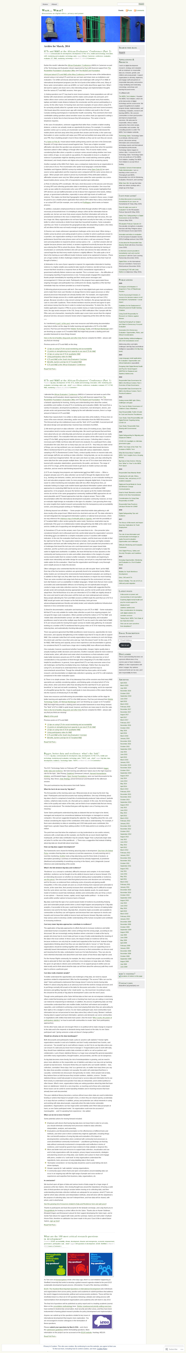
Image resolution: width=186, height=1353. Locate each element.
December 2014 (125, 765)
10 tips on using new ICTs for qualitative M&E (63, 354)
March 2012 (124, 850)
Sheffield (103, 1244)
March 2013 (124, 818)
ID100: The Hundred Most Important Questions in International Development (72, 1289)
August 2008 (124, 961)
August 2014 (124, 776)
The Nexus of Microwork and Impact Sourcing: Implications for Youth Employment (131, 525)
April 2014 (123, 786)
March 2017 (124, 720)
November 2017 (125, 712)
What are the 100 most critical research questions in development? (71, 1237)
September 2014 (125, 773)
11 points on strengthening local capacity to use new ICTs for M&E (71, 351)
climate (67, 1241)
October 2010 (124, 895)
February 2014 (125, 791)
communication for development (61, 53)
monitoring (61, 58)
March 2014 (124, 789)
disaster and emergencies (88, 1241)
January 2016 (124, 738)
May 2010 (123, 908)
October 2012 (124, 831)
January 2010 (124, 919)
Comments (140, 10)
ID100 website (86, 1332)
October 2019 (124, 693)
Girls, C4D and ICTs (125, 577)
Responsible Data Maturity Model (130, 472)
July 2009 (123, 935)
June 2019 (123, 699)
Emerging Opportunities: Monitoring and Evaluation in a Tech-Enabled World (130, 562)
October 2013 (124, 799)
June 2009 (123, 937)
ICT (52, 58)
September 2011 (125, 866)
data (79, 756)
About (54, 4)
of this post (51, 716)
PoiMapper (87, 202)
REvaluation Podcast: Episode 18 (130, 224)
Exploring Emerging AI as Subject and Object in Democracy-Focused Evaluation (130, 324)
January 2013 (124, 823)
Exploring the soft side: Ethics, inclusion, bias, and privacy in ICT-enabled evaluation (130, 478)
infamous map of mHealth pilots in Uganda (76, 519)
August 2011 (124, 868)
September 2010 (125, 898)
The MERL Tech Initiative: (127, 96)
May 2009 (123, 940)
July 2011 (123, 871)
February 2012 (125, 852)
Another (62, 856)
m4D (45, 56)
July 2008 (123, 964)
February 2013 (125, 821)
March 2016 (124, 736)
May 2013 (123, 813)
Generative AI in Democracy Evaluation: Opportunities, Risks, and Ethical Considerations (131, 332)
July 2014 (123, 778)
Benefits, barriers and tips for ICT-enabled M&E (64, 362)
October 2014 (124, 770)
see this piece (49, 879)
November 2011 (125, 860)
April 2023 (123, 683)
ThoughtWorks (49, 1211)
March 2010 (124, 913)
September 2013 (125, 802)
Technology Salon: (125, 135)
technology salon (71, 56)
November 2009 (125, 924)
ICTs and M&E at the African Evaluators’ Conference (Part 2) (77, 51)
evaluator (47, 58)
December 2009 (125, 922)
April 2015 (123, 757)
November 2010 (125, 892)
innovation (109, 53)
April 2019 (123, 701)
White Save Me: (124, 183)
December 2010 (125, 890)
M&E (55, 58)
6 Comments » (96, 760)
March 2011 (124, 882)
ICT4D (84, 53)
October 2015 (124, 746)
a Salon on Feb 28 (53, 142)
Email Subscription (129, 633)
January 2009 (124, 948)
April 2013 (123, 815)
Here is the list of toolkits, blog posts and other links (63, 338)
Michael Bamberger (101, 329)
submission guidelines (55, 1330)
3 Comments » (91, 58)
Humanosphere (61, 1280)
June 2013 (123, 810)
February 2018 (125, 706)
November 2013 (125, 797)
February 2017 (125, 722)
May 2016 (123, 730)
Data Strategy (65, 779)
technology (69, 58)
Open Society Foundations (77, 776)
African (84, 56)
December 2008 (125, 951)
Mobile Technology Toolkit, (81, 329)
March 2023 (124, 685)
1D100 (53, 1241)
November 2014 (125, 767)
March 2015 (124, 760)
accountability (60, 1241)
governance (48, 1244)
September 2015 (125, 749)
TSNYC (83, 758)
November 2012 (125, 829)
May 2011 (123, 876)
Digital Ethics (123, 261)
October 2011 (124, 863)
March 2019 (124, 704)
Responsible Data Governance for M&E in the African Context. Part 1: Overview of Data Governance (130, 383)
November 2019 (125, 691)
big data (53, 383)
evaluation (107, 56)
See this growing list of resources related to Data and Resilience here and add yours (75, 1204)
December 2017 (125, 709)
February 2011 (125, 884)
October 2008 (124, 956)
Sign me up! (125, 645)
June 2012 (123, 842)
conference (99, 56)
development (76, 53)
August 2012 (124, 837)
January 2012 (124, 855)
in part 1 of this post (62, 323)
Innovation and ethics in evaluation (130, 234)
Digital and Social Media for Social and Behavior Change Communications (130, 486)
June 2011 (123, 874)
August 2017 (124, 714)
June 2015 (123, 754)
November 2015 (125, 744)
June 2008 (123, 967)
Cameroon (91, 56)
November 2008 (125, 953)
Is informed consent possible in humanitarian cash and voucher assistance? (129, 253)
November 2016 (125, 725)
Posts (130, 10)
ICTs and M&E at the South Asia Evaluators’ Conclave (67, 359)
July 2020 (123, 688)
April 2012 (123, 847)
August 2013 (124, 805)
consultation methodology (62, 1306)
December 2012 (125, 826)
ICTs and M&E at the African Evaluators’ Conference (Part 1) (77, 380)
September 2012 (125, 834)
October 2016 (124, 728)
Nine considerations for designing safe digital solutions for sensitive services (131, 612)
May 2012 (123, 845)
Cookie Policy (102, 1349)
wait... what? (67, 385)
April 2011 (123, 879)
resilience (56, 760)
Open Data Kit (97, 169)
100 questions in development (85, 1244)
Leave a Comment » (54, 1246)
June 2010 (123, 906)
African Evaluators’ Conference (79, 65)
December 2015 (125, 741)
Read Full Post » (50, 369)
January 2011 (124, 887)
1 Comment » (72, 387)
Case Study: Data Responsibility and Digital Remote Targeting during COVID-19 (131, 420)
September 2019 (125, 696)
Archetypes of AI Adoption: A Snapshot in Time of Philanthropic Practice (130, 289)
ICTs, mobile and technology (96, 53)
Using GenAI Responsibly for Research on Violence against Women (129, 316)
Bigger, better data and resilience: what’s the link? (71, 753)
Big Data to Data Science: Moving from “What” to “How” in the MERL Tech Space (130, 463)
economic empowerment (106, 1241)
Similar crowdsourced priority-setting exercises (94, 1306)
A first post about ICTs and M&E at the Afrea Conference (64, 74)
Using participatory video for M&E (59, 357)
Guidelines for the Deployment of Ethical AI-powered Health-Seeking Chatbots (130, 308)
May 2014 (123, 783)
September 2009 (125, 929)
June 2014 (123, 781)
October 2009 (124, 927)
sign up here (54, 1221)
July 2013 (123, 807)
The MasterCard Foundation (89, 71)
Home (45, 4)
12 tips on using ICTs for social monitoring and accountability (69, 349)
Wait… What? (52, 10)
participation (57, 1244)
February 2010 (125, 916)
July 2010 (123, 903)
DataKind (70, 773)
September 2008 (125, 959)
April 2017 (123, 717)
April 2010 (123, 911)
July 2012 (123, 839)
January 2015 (124, 762)
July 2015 (123, 752)
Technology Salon (66, 760)
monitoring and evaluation (56, 56)
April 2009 (123, 943)
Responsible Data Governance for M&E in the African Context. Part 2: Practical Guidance (130, 391)
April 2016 (123, 733)
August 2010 (124, 900)
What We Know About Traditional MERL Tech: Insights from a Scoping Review (131, 455)
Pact (86, 68)
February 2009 (125, 945)
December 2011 (125, 858)
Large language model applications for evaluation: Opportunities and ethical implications (130, 360)
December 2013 (125, 794)
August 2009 (124, 932)
